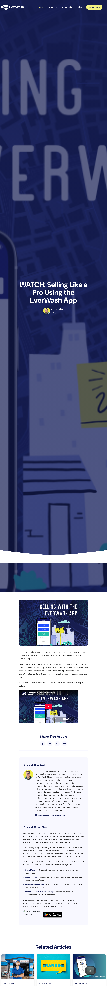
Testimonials (67, 7)
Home (41, 7)
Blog (80, 7)
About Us (53, 7)
